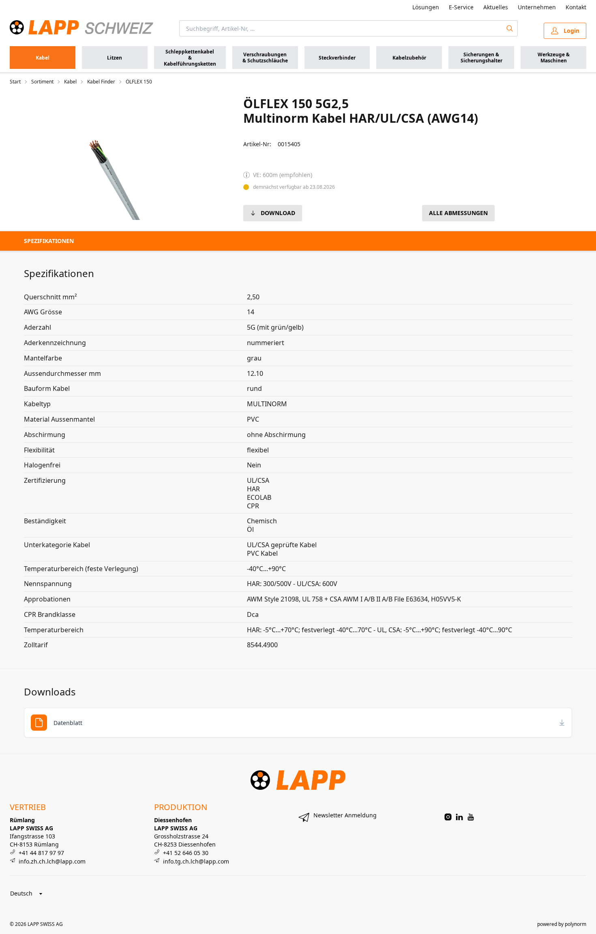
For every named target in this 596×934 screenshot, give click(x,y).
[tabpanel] (106, 158)
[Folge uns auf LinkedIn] (459, 817)
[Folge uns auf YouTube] (470, 817)
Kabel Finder (101, 82)
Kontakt (576, 7)
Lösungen (425, 7)
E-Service (461, 7)
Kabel (70, 82)
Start (15, 82)
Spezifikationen (49, 241)
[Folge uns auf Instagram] (448, 817)
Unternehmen (537, 7)
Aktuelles (495, 7)
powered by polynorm (561, 924)
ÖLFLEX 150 (139, 82)
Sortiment (42, 82)
